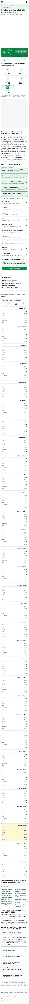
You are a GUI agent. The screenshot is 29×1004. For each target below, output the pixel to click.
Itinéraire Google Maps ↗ (14, 268)
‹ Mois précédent (6, 304)
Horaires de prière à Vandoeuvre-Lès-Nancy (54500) (21, 900)
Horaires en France (10, 5)
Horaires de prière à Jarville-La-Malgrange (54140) (21, 895)
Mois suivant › (23, 304)
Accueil (2, 5)
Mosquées (8, 996)
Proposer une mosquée (6, 998)
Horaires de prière (16, 996)
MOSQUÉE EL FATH (15, 59)
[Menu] (26, 2)
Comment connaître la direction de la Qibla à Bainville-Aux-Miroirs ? (12, 975)
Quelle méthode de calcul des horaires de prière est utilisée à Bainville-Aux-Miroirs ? (12, 969)
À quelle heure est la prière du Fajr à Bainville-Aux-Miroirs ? (12, 949)
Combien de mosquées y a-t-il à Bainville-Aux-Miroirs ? (11, 962)
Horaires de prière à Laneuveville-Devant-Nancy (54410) (6, 903)
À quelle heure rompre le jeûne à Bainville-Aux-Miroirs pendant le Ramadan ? (11, 956)
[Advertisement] (14, 31)
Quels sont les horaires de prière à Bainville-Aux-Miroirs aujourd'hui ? (11, 933)
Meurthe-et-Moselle (19, 5)
